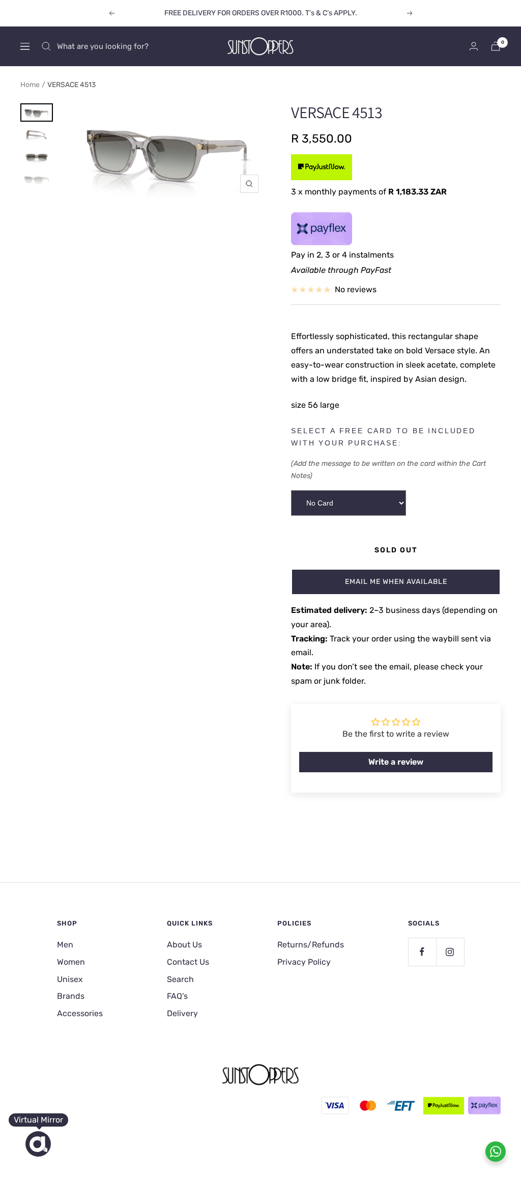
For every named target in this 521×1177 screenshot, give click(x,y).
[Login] (473, 46)
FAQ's (177, 996)
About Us (184, 944)
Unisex (70, 979)
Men (65, 944)
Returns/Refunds (310, 944)
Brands (70, 996)
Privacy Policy (304, 962)
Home (30, 84)
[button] (396, 582)
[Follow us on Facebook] (422, 952)
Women (71, 962)
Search (180, 979)
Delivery (182, 1013)
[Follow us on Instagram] (450, 952)
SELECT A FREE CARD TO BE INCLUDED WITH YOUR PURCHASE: (383, 437)
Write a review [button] (395, 762)
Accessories (80, 1013)
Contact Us (188, 962)
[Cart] (495, 46)
